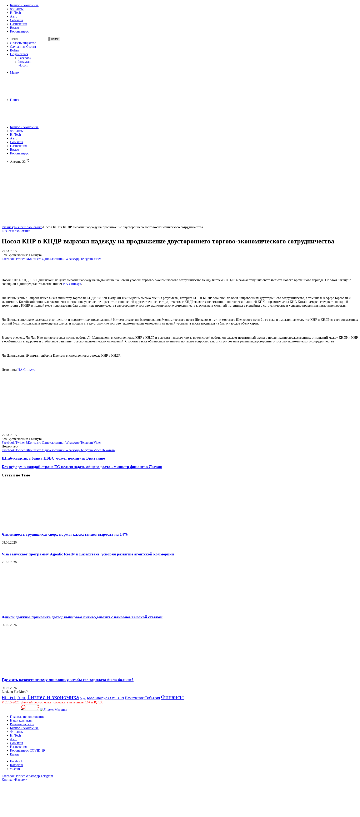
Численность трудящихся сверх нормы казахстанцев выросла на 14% (65, 534)
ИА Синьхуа (72, 284)
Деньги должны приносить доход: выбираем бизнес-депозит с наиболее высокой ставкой (82, 617)
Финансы (17, 9)
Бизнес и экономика (24, 5)
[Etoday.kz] (33, 92)
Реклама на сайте (22, 724)
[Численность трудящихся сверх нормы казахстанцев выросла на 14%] (42, 526)
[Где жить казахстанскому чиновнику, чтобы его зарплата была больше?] (42, 671)
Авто (13, 16)
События (16, 20)
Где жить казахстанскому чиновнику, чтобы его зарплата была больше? (68, 680)
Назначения (18, 24)
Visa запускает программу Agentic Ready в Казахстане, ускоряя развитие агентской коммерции (88, 554)
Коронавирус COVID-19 (105, 698)
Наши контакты (21, 720)
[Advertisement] (127, 196)
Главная (7, 227)
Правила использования (27, 716)
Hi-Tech (15, 12)
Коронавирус (19, 31)
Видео (14, 27)
